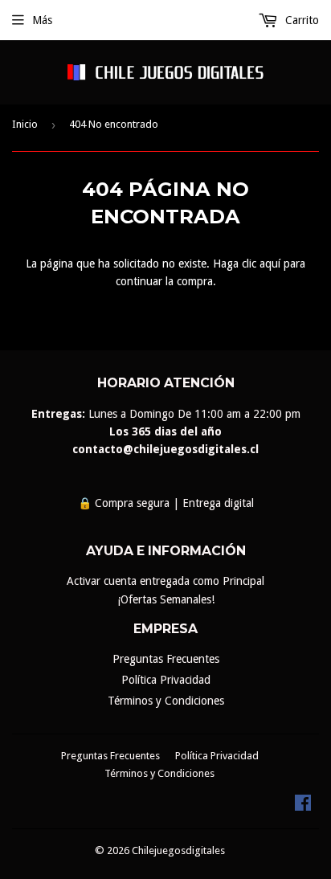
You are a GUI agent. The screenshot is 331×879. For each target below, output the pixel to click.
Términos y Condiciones (166, 700)
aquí (269, 263)
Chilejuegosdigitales (178, 850)
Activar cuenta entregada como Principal (165, 580)
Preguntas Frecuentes (165, 658)
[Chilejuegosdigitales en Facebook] (303, 806)
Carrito (300, 20)
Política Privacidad (165, 679)
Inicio (25, 124)
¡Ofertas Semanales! (166, 599)
